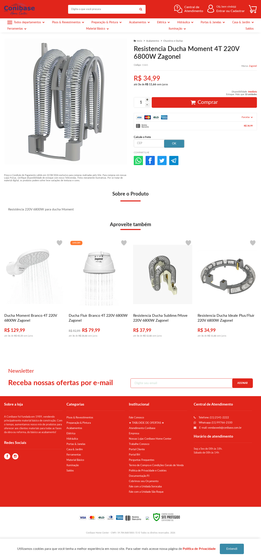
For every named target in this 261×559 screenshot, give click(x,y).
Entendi (231, 548)
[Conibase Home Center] (20, 9)
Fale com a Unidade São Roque (146, 492)
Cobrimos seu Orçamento (143, 481)
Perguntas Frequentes (141, 460)
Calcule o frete (142, 137)
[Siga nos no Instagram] (15, 456)
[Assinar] (242, 383)
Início (139, 41)
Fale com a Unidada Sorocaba (145, 486)
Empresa (134, 433)
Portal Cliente (137, 449)
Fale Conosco (136, 417)
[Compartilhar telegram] (173, 160)
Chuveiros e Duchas (173, 41)
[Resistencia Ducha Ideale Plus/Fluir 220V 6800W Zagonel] (227, 290)
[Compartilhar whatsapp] (138, 160)
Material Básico (75, 460)
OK (174, 143)
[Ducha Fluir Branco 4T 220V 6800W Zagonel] (98, 290)
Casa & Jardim (74, 449)
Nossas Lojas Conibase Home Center (150, 439)
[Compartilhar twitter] (162, 160)
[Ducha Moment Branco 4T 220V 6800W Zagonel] (34, 290)
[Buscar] (140, 9)
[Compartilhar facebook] (150, 160)
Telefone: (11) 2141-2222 (213, 417)
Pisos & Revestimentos (79, 417)
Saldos (70, 470)
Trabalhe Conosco (139, 444)
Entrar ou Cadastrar (230, 11)
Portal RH (134, 454)
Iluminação (72, 465)
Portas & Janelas (75, 444)
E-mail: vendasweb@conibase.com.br (220, 428)
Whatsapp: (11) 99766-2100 (215, 422)
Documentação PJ (139, 476)
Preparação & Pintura (78, 423)
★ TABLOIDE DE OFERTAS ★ (146, 423)
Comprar (208, 102)
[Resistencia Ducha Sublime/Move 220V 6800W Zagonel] (163, 290)
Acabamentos (152, 41)
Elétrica (70, 433)
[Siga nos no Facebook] (7, 456)
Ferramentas (73, 454)
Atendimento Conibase (142, 428)
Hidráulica (72, 439)
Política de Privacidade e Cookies (148, 470)
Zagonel (253, 66)
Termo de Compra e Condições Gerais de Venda (156, 465)
